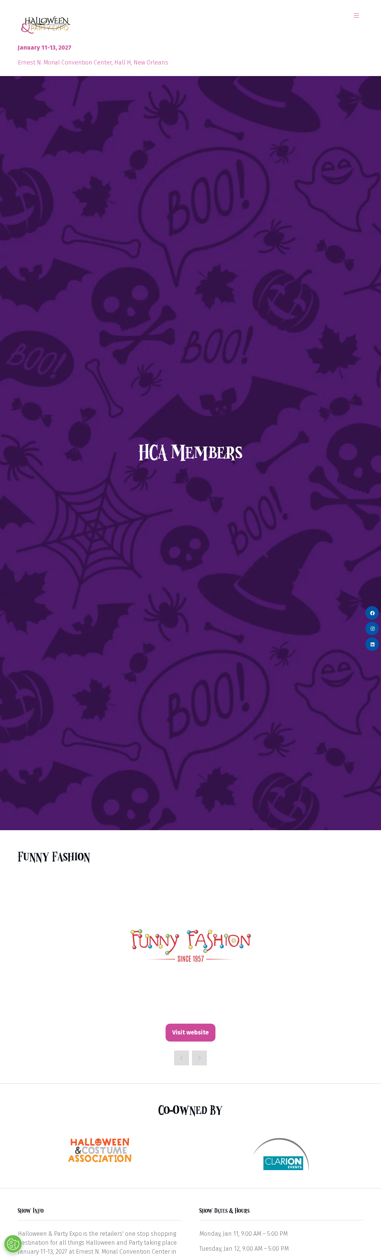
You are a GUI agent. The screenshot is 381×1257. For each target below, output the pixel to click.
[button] (356, 15)
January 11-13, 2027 (44, 47)
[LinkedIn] (372, 644)
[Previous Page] (181, 1057)
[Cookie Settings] (13, 1244)
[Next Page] (199, 1057)
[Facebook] (372, 613)
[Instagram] (372, 628)
